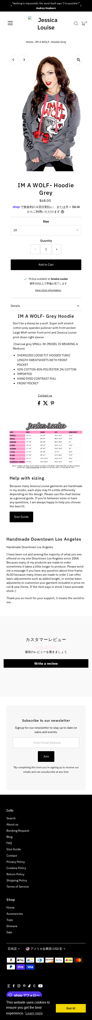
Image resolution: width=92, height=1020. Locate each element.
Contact (11, 856)
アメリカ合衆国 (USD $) (46, 949)
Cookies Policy (16, 868)
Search (11, 818)
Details (15, 306)
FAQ (9, 843)
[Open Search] (76, 23)
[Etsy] (8, 986)
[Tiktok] (29, 986)
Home (29, 42)
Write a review (46, 663)
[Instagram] (18, 986)
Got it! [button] (71, 1008)
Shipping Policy (16, 880)
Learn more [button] (34, 1013)
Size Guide (21, 517)
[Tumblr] (34, 986)
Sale (9, 932)
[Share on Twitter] (46, 404)
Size (46, 221)
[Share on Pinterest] (52, 404)
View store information (48, 290)
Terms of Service (17, 886)
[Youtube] (40, 986)
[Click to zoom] (78, 59)
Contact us (45, 395)
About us (12, 824)
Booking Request (17, 831)
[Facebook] (14, 986)
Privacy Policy (15, 862)
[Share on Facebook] (39, 404)
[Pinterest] (24, 986)
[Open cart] (83, 23)
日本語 (12, 949)
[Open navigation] (10, 23)
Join (46, 756)
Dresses (11, 926)
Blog (9, 837)
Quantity (46, 241)
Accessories (14, 914)
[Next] (81, 5)
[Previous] (11, 5)
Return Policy (15, 874)
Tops (9, 920)
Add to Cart (46, 264)
